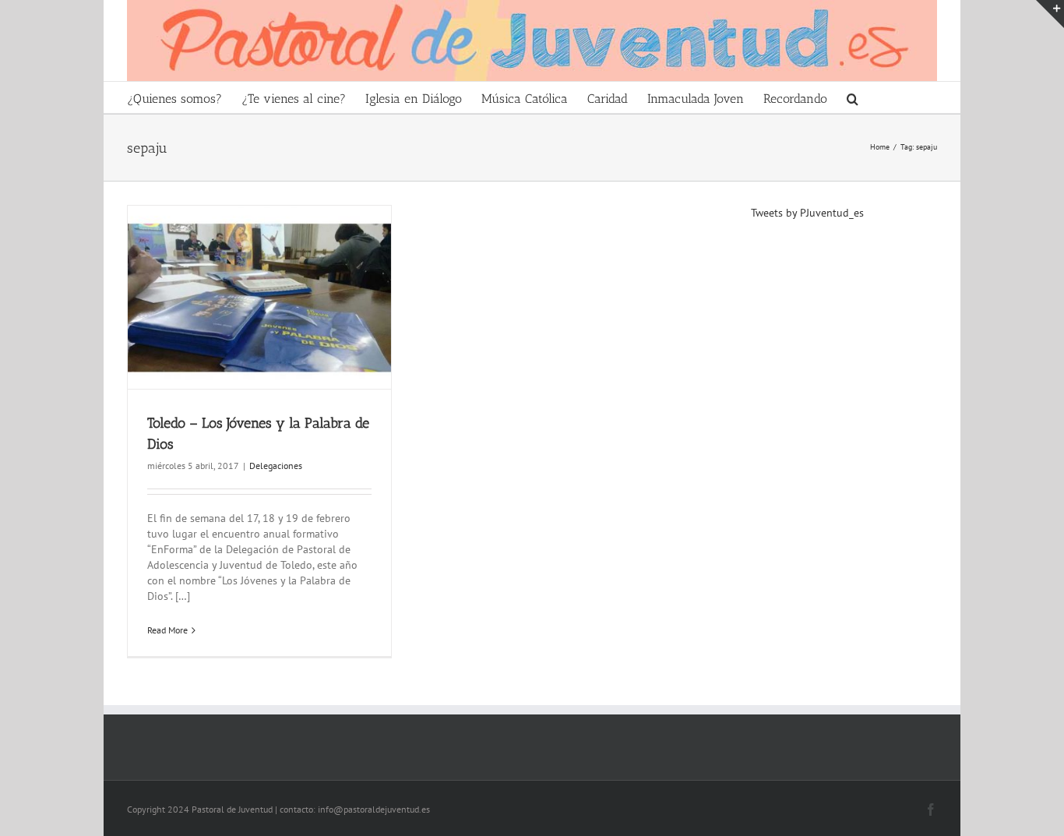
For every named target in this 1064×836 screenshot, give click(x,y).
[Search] (853, 97)
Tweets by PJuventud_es (807, 213)
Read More (167, 630)
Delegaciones (275, 465)
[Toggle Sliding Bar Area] (1050, 14)
